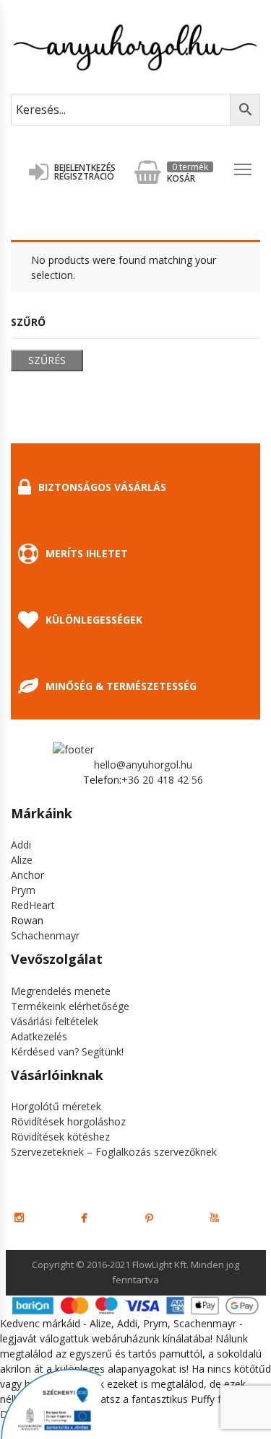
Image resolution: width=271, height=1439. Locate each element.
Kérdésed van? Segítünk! (67, 1051)
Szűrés (47, 360)
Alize (22, 860)
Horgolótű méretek (56, 1106)
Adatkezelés (39, 1036)
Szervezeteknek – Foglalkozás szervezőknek (114, 1152)
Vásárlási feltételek (54, 1021)
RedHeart (33, 905)
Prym (23, 890)
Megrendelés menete (61, 991)
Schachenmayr (45, 935)
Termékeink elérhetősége (70, 1006)
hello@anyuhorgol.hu (143, 764)
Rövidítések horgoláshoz (68, 1121)
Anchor (27, 875)
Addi (21, 844)
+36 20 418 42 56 (162, 780)
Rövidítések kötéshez (60, 1136)
